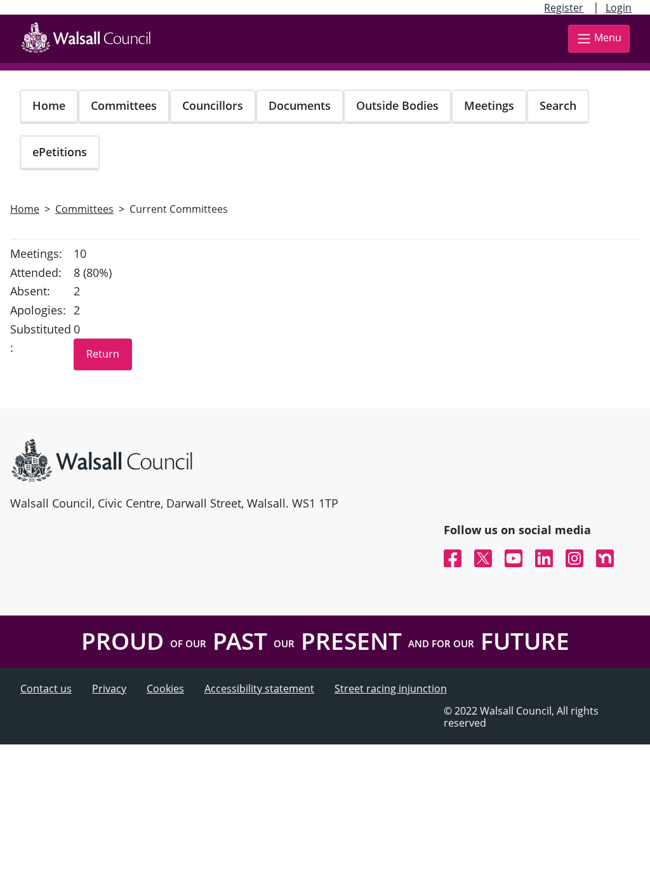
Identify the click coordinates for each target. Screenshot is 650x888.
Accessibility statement (259, 689)
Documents (300, 105)
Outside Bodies (397, 105)
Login (619, 8)
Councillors (212, 105)
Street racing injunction (391, 689)
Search (558, 105)
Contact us (46, 689)
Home (48, 105)
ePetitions (59, 151)
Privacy (109, 689)
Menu (607, 37)
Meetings (489, 105)
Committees (124, 105)
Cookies (165, 689)
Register (563, 8)
